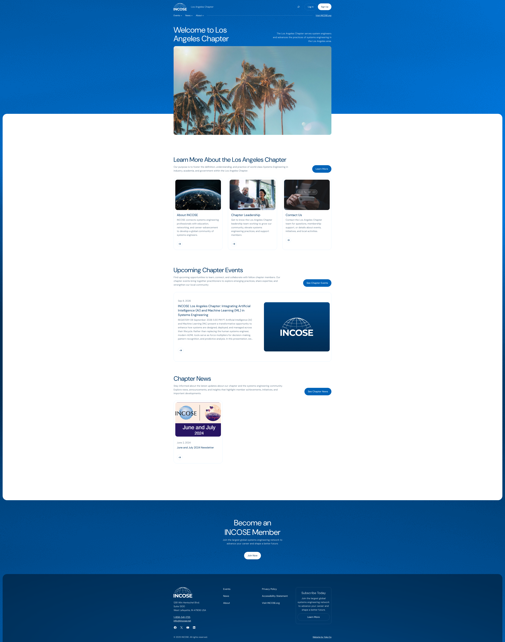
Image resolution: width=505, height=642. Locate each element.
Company (220, 335)
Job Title (219, 348)
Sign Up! (252, 389)
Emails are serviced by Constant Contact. (266, 380)
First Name (220, 270)
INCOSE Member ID (224, 360)
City (217, 309)
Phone (218, 296)
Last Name (220, 283)
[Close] (290, 242)
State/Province (222, 322)
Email (217, 257)
